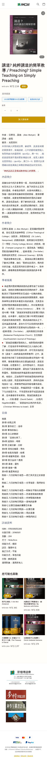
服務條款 (17, 756)
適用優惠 (6, 93)
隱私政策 (23, 756)
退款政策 (30, 756)
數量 (3, 105)
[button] (3, 4)
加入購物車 (23, 119)
